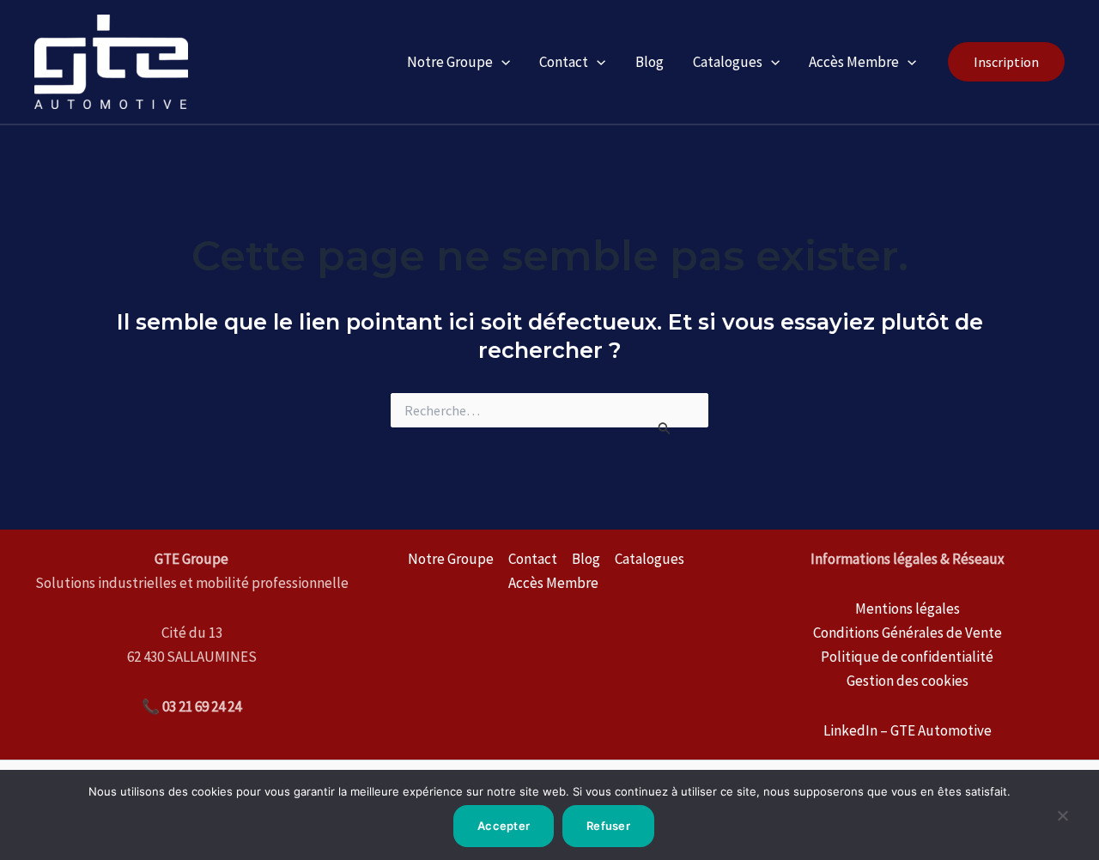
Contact (563, 61)
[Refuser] (1062, 822)
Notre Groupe (450, 61)
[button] (1006, 62)
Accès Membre (854, 61)
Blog (649, 61)
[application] (501, 62)
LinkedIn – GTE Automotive (907, 730)
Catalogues (727, 61)
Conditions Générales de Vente (907, 632)
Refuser (608, 826)
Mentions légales (907, 608)
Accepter (503, 826)
